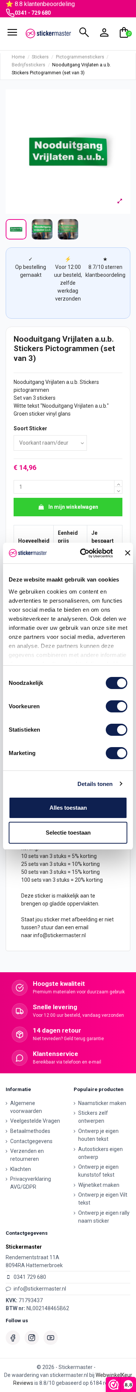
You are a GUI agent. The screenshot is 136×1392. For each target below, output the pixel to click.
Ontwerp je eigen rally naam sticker (104, 1217)
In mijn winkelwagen (73, 507)
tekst (33, 406)
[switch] (116, 706)
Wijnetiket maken (98, 1185)
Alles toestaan (68, 807)
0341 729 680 (30, 1277)
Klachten (20, 1169)
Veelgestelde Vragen (35, 1121)
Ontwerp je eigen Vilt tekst (102, 1199)
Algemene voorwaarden (26, 1107)
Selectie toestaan (68, 832)
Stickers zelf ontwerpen (93, 1117)
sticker (37, 414)
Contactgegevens (31, 1141)
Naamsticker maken (102, 1103)
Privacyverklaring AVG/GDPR (30, 1183)
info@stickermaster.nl (59, 935)
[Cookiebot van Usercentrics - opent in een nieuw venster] (84, 553)
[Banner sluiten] (127, 553)
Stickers (89, 382)
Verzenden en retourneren (27, 1155)
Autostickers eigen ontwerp (100, 1153)
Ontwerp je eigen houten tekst (98, 1135)
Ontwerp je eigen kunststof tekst (98, 1171)
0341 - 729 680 (33, 13)
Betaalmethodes (30, 1131)
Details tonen (95, 784)
